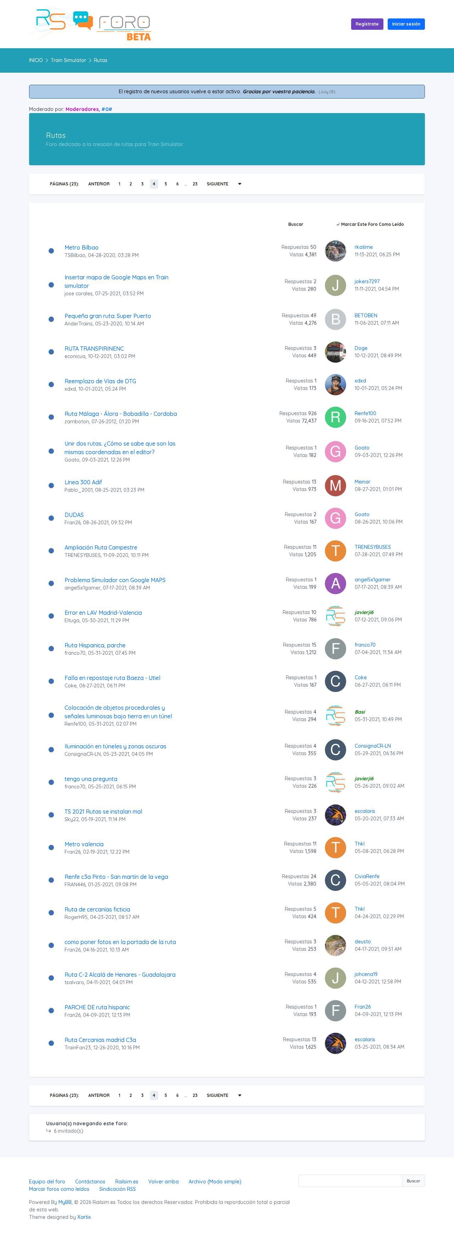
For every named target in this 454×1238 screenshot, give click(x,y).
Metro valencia (84, 844)
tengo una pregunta (91, 778)
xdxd (70, 389)
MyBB (65, 1202)
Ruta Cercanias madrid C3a (100, 1039)
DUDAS (74, 514)
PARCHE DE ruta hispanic (97, 1007)
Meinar (362, 482)
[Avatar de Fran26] (335, 1010)
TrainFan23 (78, 1047)
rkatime (364, 247)
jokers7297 (367, 281)
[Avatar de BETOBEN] (335, 319)
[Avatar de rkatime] (335, 250)
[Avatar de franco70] (335, 648)
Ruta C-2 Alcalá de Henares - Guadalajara (120, 974)
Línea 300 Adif (83, 482)
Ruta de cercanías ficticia (97, 909)
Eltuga (72, 620)
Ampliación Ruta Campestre (101, 547)
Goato (72, 460)
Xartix (84, 1217)
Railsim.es (126, 1181)
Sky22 (72, 819)
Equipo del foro (47, 1181)
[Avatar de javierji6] (335, 616)
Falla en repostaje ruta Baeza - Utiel (112, 677)
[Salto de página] (240, 184)
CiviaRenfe (367, 876)
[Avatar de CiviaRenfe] (335, 880)
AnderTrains (79, 323)
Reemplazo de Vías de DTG (100, 381)
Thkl (360, 844)
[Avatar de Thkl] (335, 847)
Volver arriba (163, 1181)
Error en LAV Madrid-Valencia (103, 612)
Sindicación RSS (117, 1189)
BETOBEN (366, 315)
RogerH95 (76, 917)
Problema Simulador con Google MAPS (115, 580)
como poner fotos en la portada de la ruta (120, 942)
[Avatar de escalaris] (335, 815)
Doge (361, 348)
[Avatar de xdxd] (335, 384)
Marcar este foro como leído (372, 224)
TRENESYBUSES (83, 555)
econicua (75, 356)
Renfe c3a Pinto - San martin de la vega (116, 876)
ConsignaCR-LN (83, 754)
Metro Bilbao (82, 247)
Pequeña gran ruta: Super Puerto (108, 315)
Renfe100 (365, 413)
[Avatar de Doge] (335, 351)
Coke (71, 685)
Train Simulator (68, 60)
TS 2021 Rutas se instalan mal (103, 811)
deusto (363, 941)
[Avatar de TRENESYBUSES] (335, 550)
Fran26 (73, 522)
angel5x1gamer (82, 588)
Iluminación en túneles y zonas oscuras (115, 746)
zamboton (77, 421)
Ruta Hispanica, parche (95, 645)
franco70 (75, 653)
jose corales (79, 293)
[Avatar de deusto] (335, 945)
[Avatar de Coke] (335, 681)
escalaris (365, 811)
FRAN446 (75, 884)
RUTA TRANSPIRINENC (94, 348)
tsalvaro (74, 982)
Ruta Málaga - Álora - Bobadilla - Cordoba (121, 413)
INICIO (36, 60)
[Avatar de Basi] (335, 715)
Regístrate (367, 24)
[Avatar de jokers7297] (335, 284)
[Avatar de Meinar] (335, 485)
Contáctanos (90, 1181)
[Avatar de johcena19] (335, 978)
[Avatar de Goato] (335, 451)
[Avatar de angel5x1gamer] (335, 583)
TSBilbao (75, 255)
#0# (106, 109)
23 (195, 183)
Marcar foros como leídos (59, 1189)
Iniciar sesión (406, 24)
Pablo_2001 (79, 490)
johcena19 (366, 974)
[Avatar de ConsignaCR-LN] (335, 749)
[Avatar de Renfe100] (335, 417)
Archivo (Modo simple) (215, 1181)
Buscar (295, 224)
